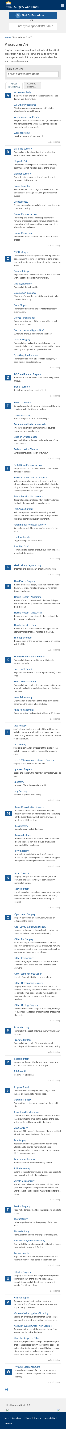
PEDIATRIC (31, 85)
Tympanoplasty (21, 1253)
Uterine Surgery (22, 1272)
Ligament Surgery (22, 769)
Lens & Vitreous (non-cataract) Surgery (33, 760)
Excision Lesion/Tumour (26, 449)
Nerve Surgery (21, 889)
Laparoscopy (19, 726)
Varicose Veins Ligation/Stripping (31, 1313)
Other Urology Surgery (26, 1005)
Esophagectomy (22, 415)
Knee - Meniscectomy (25, 681)
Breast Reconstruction (25, 214)
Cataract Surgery (23, 271)
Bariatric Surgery (23, 149)
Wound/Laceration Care (27, 1367)
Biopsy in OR (20, 161)
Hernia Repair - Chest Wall (28, 613)
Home (8, 37)
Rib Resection (21, 1071)
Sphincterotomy (22, 1168)
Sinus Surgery (21, 1128)
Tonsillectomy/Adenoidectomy (29, 1240)
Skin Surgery (20, 1140)
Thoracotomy (21, 1219)
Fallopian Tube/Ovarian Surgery (30, 477)
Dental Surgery (22, 387)
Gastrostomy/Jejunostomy (27, 565)
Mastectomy (21, 826)
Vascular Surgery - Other (27, 1338)
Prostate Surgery (22, 1040)
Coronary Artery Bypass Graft (29, 330)
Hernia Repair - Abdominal (28, 597)
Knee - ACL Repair (23, 669)
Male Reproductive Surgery (29, 807)
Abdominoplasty (22, 92)
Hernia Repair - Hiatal (25, 625)
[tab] (14, 85)
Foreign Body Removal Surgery (30, 525)
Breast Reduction (23, 233)
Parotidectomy (21, 1027)
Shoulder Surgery (22, 1100)
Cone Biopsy (20, 305)
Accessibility (50, 1418)
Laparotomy (19, 744)
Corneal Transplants (24, 318)
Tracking (37, 1418)
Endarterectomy (22, 402)
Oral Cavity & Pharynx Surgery (30, 927)
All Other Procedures (25, 105)
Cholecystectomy (23, 284)
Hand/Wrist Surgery (24, 581)
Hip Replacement (23, 638)
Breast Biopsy (21, 202)
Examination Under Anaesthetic (30, 424)
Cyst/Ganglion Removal (26, 355)
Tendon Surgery (22, 1206)
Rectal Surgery (21, 1059)
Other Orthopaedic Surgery (28, 983)
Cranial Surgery (22, 339)
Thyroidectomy (21, 1231)
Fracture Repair (22, 537)
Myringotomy (22, 851)
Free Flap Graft (21, 546)
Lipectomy (18, 782)
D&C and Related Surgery (27, 374)
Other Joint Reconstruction (28, 974)
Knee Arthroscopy (23, 697)
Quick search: (15, 69)
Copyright (8, 1423)
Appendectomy (22, 133)
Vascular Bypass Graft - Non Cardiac (33, 1326)
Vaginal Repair (21, 1298)
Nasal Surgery (21, 873)
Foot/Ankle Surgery (23, 509)
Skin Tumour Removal (25, 1159)
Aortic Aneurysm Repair (26, 117)
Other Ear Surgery (23, 939)
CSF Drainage (21, 252)
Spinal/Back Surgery (24, 1181)
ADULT (14, 85)
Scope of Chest (21, 1087)
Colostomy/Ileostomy (25, 293)
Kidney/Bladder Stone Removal (30, 656)
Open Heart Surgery (24, 914)
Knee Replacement (23, 710)
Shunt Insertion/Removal (26, 1112)
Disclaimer (16, 1418)
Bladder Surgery (22, 174)
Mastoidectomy (23, 835)
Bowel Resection (22, 186)
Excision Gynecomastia (25, 437)
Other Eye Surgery (23, 958)
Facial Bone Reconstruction (28, 465)
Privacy (28, 1418)
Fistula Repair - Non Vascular (29, 496)
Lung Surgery (20, 791)
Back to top (55, 142)
